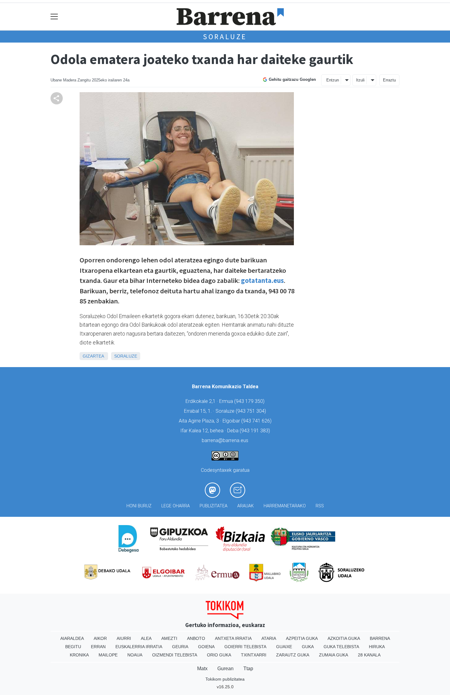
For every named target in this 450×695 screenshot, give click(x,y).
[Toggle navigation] (54, 16)
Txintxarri (253, 654)
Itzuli (360, 80)
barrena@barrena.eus (225, 440)
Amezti (169, 638)
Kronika (79, 654)
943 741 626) (257, 421)
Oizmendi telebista (174, 654)
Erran (98, 646)
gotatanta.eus (262, 280)
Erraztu (389, 80)
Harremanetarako (285, 506)
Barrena (380, 638)
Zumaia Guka (333, 654)
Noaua (134, 654)
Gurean (225, 668)
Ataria (268, 638)
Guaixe (284, 646)
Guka (308, 646)
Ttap (248, 668)
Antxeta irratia (233, 638)
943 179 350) (250, 401)
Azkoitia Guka (344, 638)
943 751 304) (251, 411)
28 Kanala (369, 654)
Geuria (180, 646)
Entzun (332, 80)
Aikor (100, 638)
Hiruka (377, 646)
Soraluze (225, 36)
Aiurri (124, 638)
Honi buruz (139, 506)
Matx (202, 668)
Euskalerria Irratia (138, 646)
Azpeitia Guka (302, 638)
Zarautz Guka (292, 654)
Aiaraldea (72, 638)
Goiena (206, 646)
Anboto (196, 638)
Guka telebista (341, 646)
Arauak (245, 506)
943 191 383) (255, 431)
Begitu (73, 646)
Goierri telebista (245, 646)
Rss (320, 506)
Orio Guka (219, 654)
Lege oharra (175, 506)
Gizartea (93, 356)
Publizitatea (213, 506)
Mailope (108, 654)
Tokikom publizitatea (225, 679)
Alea (146, 638)
